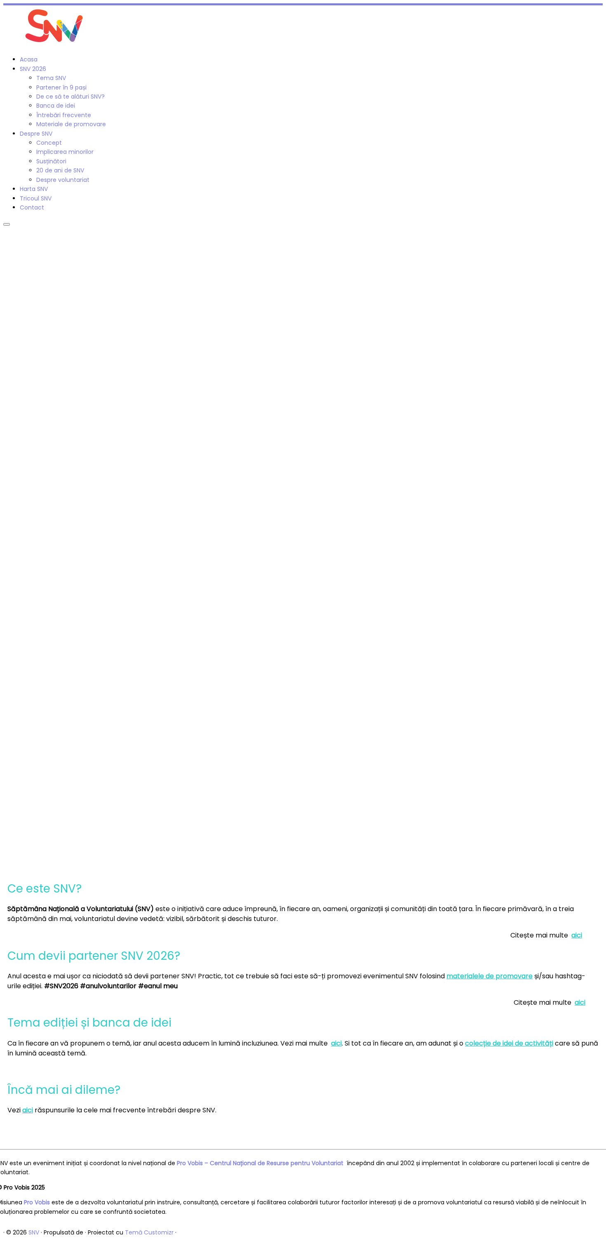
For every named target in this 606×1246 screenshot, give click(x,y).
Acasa (29, 59)
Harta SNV (34, 189)
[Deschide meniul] (6, 224)
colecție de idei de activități (509, 1043)
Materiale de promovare (71, 124)
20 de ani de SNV (60, 170)
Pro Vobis (37, 1202)
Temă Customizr (149, 1232)
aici (576, 935)
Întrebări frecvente (63, 115)
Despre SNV (36, 134)
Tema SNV (51, 78)
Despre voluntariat (62, 180)
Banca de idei (55, 105)
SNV (33, 1232)
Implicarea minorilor (65, 152)
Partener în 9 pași (61, 87)
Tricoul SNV (36, 198)
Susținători (51, 161)
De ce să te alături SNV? (70, 96)
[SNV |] (54, 44)
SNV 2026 (33, 69)
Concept (49, 143)
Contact (32, 207)
